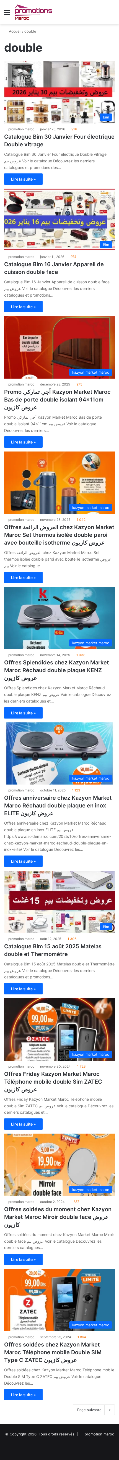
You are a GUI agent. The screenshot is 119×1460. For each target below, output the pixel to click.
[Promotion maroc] (33, 12)
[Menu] (7, 14)
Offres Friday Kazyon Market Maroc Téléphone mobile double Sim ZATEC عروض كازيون (53, 1082)
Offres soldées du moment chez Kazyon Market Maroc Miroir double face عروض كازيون (58, 1217)
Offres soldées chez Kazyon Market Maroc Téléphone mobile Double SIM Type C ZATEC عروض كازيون (53, 1352)
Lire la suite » (23, 179)
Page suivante (89, 1410)
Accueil (14, 31)
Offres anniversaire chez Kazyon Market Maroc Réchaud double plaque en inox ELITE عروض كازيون (58, 805)
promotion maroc (21, 129)
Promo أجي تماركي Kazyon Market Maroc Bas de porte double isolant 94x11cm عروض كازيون (57, 400)
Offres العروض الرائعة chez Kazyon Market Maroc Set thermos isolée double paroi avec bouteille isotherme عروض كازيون (59, 535)
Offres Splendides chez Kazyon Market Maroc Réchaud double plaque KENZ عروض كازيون (56, 670)
